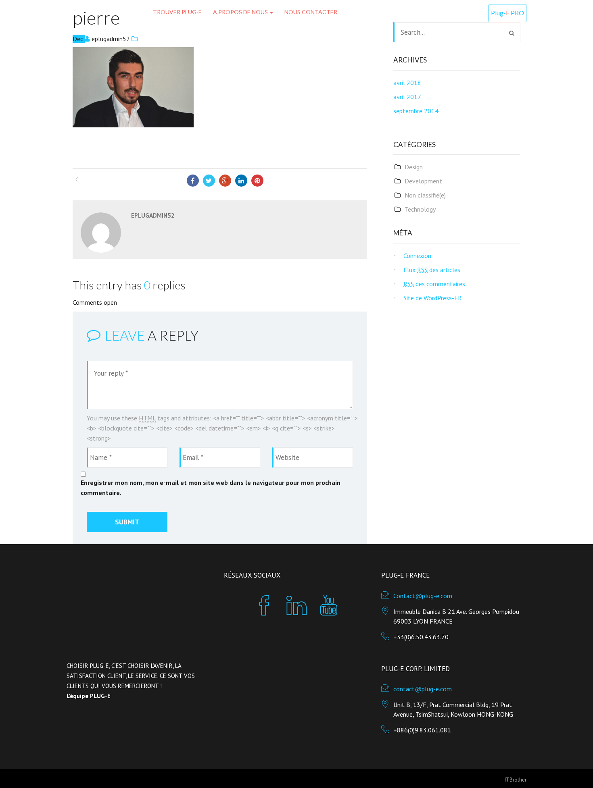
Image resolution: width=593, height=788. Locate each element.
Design (414, 167)
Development (423, 181)
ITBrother (515, 779)
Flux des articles (431, 270)
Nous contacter (310, 11)
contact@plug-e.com (422, 689)
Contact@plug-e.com (422, 596)
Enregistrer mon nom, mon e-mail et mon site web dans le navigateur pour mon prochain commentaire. (210, 487)
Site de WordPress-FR (432, 298)
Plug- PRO (507, 13)
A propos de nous (241, 11)
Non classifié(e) (425, 195)
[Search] (512, 33)
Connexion (417, 256)
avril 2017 (407, 97)
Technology (420, 209)
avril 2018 (407, 83)
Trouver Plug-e (177, 11)
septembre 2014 (415, 111)
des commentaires (434, 284)
